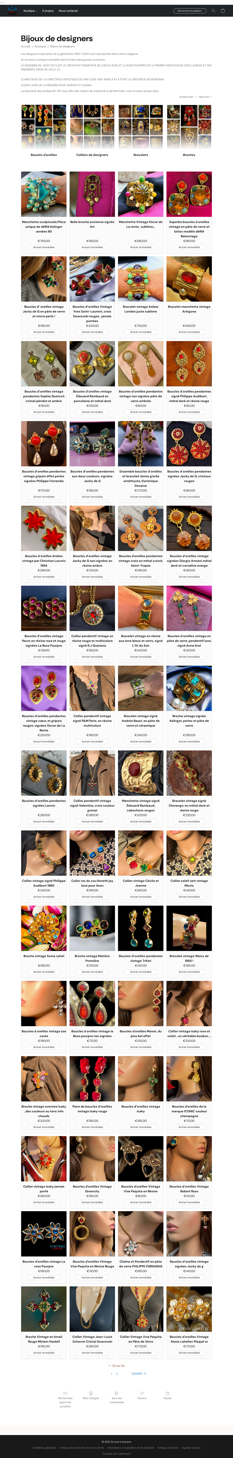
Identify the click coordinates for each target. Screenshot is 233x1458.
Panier (168, 1398)
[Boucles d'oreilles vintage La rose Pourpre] (44, 1233)
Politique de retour (167, 1447)
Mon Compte (91, 1398)
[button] (12, 10)
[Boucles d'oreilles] (44, 127)
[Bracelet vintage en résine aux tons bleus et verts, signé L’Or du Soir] (140, 608)
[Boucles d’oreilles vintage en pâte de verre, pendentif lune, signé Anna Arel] (189, 608)
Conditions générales (44, 1447)
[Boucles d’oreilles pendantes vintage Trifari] (140, 928)
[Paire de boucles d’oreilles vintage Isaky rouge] (92, 1078)
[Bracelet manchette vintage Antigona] (189, 279)
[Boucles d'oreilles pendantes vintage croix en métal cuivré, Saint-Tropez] (140, 528)
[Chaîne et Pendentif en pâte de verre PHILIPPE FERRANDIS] (140, 1233)
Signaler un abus (191, 1447)
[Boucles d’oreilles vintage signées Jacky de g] (189, 1233)
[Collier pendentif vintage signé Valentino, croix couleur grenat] (92, 773)
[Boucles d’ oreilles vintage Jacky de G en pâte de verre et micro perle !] (44, 279)
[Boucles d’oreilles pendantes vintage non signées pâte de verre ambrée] (140, 363)
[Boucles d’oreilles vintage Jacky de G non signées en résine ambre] (92, 528)
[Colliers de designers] (92, 127)
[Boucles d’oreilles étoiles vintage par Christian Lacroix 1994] (44, 528)
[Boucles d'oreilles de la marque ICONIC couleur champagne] (189, 1078)
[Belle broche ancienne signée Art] (92, 194)
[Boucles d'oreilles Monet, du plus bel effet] (140, 1003)
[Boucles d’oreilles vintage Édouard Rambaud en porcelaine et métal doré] (92, 363)
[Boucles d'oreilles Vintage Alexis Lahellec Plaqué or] (189, 1309)
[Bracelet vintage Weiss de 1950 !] (189, 928)
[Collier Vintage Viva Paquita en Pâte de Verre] (140, 1309)
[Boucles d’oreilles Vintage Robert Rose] (189, 1158)
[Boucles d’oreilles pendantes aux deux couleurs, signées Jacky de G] (92, 443)
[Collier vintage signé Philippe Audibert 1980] (44, 853)
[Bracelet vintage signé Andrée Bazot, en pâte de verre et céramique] (140, 688)
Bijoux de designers (62, 46)
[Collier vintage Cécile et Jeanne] (140, 853)
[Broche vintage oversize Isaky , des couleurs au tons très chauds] (44, 1078)
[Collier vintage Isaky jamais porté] (44, 1158)
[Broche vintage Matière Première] (92, 928)
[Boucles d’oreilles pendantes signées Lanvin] (44, 773)
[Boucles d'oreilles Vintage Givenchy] (92, 1158)
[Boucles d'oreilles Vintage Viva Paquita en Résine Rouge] (92, 1233)
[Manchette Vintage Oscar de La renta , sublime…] (140, 194)
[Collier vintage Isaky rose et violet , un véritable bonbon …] (189, 1003)
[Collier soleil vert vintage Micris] (189, 853)
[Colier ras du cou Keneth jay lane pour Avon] (92, 853)
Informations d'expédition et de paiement (130, 1447)
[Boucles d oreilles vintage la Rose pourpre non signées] (92, 1003)
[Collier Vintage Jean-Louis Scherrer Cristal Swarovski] (92, 1309)
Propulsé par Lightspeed (116, 1453)
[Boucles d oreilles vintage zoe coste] (44, 1003)
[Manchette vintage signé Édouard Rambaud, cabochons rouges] (140, 773)
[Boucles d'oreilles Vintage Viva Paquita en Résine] (140, 1158)
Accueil (25, 46)
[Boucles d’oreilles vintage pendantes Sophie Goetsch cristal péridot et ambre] (44, 363)
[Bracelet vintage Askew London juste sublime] (140, 279)
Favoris (142, 1398)
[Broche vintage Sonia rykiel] (44, 928)
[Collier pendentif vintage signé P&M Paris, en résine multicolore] (92, 688)
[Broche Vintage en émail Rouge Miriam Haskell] (44, 1309)
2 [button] (117, 1374)
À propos (48, 10)
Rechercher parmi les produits (65, 1402)
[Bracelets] (141, 127)
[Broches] (189, 127)
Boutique (29, 10)
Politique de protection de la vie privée (82, 1447)
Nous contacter (68, 10)
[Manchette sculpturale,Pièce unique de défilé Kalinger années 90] (44, 194)
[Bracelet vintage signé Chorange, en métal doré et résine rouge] (189, 773)
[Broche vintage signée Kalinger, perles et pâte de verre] (189, 688)
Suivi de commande (117, 1400)
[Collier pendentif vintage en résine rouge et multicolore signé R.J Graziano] (92, 608)
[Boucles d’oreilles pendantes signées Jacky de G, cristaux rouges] (189, 443)
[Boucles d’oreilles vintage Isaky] (140, 1078)
